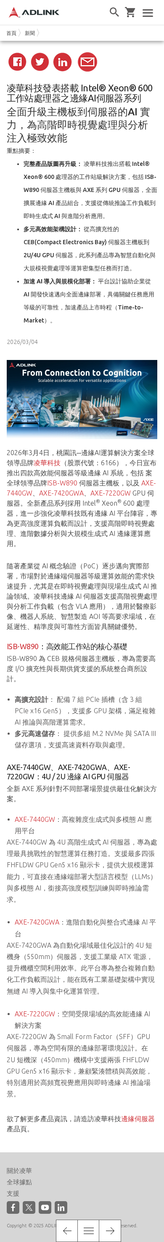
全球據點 (19, 1182)
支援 (13, 1193)
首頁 (11, 33)
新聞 (30, 33)
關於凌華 (19, 1170)
